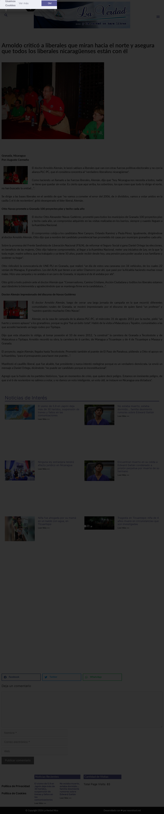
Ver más (24, 3)
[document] (82, 407)
